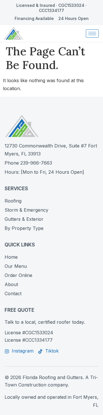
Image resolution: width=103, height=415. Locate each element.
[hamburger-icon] (92, 33)
